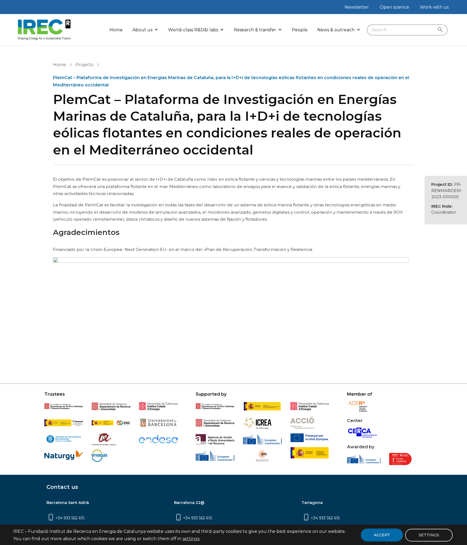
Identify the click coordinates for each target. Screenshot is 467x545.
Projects (84, 64)
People (300, 29)
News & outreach (336, 29)
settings (190, 538)
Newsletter (357, 7)
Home (116, 29)
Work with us (434, 7)
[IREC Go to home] (44, 29)
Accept (382, 535)
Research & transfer (255, 29)
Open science (394, 7)
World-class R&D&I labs (193, 29)
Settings (429, 534)
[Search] (441, 30)
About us (142, 29)
